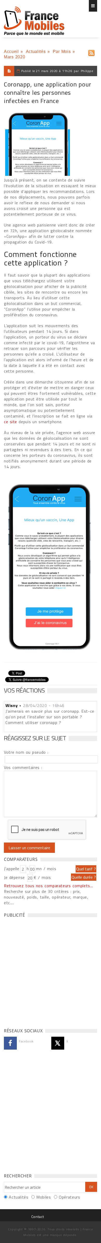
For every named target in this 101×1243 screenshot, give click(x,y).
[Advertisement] (50, 971)
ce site (10, 422)
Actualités (36, 51)
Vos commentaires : (23, 767)
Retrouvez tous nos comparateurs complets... (48, 886)
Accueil (11, 51)
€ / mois (42, 877)
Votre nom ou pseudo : (26, 752)
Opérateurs (69, 1197)
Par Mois (62, 51)
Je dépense (15, 877)
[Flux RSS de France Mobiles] (91, 52)
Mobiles (43, 1197)
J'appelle (11, 868)
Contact (37, 1216)
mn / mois (46, 868)
